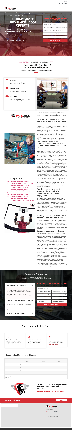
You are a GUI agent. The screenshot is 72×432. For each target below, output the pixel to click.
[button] (20, 285)
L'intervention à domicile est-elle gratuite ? (16, 313)
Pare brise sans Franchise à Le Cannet (18, 185)
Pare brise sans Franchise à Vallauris (17, 196)
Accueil (20, 61)
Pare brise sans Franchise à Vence (17, 198)
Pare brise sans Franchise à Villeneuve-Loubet (20, 200)
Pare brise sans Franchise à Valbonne (18, 194)
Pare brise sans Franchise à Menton (17, 187)
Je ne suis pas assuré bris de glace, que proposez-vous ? (19, 305)
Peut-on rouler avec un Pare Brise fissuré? (16, 285)
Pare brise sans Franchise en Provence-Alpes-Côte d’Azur (32, 61)
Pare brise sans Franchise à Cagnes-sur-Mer (20, 183)
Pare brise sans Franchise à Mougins (17, 189)
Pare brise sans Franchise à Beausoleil (18, 181)
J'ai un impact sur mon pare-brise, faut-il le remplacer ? (19, 300)
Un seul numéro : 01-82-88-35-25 (50, 391)
